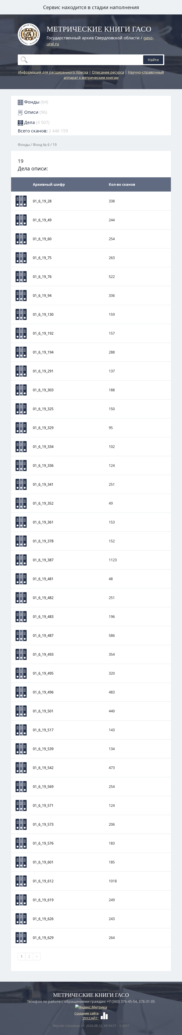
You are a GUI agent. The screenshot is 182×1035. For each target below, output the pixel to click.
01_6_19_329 (43, 427)
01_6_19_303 (43, 390)
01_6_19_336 (43, 465)
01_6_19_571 (43, 805)
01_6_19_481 (43, 578)
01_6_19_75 (42, 257)
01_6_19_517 (43, 729)
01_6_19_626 (43, 918)
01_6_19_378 (43, 541)
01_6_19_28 (42, 201)
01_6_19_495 (43, 673)
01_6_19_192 (43, 333)
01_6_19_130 (43, 314)
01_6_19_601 (43, 862)
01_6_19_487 (43, 635)
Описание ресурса (108, 72)
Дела (36, 122)
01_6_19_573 (43, 824)
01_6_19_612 (43, 881)
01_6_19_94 (42, 295)
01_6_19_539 (43, 748)
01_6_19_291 (43, 371)
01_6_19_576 (43, 843)
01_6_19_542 (43, 767)
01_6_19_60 (42, 238)
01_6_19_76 (42, 276)
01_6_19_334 (43, 446)
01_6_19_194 (43, 352)
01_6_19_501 (43, 711)
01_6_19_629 (43, 937)
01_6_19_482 (43, 597)
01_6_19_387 (43, 559)
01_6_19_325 (43, 408)
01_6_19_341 (43, 484)
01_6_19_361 (43, 522)
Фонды (35, 102)
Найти (153, 59)
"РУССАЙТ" (90, 1018)
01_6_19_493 (43, 654)
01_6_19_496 (43, 692)
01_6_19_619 (43, 899)
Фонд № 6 (41, 144)
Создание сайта (86, 1013)
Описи (35, 112)
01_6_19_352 (43, 503)
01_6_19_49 (42, 220)
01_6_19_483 (43, 616)
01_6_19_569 (43, 786)
